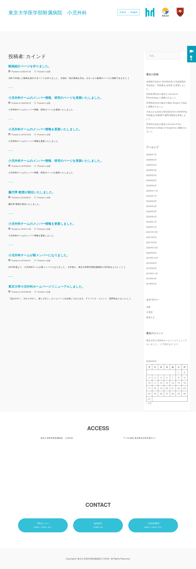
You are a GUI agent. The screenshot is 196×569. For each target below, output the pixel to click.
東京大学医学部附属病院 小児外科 (47, 12)
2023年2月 (151, 216)
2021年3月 (151, 242)
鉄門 (180, 12)
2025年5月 (151, 185)
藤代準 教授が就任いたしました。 (31, 192)
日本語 (122, 12)
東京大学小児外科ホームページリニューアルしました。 (46, 286)
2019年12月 (152, 257)
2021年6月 (151, 237)
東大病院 (149, 12)
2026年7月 (151, 154)
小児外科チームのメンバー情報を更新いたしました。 (45, 129)
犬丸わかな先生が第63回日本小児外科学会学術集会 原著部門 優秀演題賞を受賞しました (166, 115)
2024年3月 (151, 211)
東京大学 (165, 12)
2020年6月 (151, 252)
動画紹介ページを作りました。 (29, 66)
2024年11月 (152, 190)
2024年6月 (151, 201)
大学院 (149, 312)
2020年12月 (152, 247)
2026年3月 (151, 170)
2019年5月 (151, 268)
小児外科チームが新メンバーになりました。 (39, 255)
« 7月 (148, 403)
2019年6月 (151, 262)
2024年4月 (151, 206)
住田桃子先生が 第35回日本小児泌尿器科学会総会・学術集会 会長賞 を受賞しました (166, 85)
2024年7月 (151, 195)
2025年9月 (151, 175)
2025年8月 (151, 180)
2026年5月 (151, 164)
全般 (48, 71)
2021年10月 (152, 231)
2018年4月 (151, 278)
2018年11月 (152, 273)
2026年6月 (151, 159)
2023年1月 (151, 221)
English (134, 12)
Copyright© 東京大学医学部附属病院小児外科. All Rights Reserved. (98, 558)
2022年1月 (151, 226)
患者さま (150, 317)
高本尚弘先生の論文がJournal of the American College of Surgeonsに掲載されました (166, 127)
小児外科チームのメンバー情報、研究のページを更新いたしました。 (55, 97)
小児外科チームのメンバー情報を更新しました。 (42, 223)
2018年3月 (151, 283)
